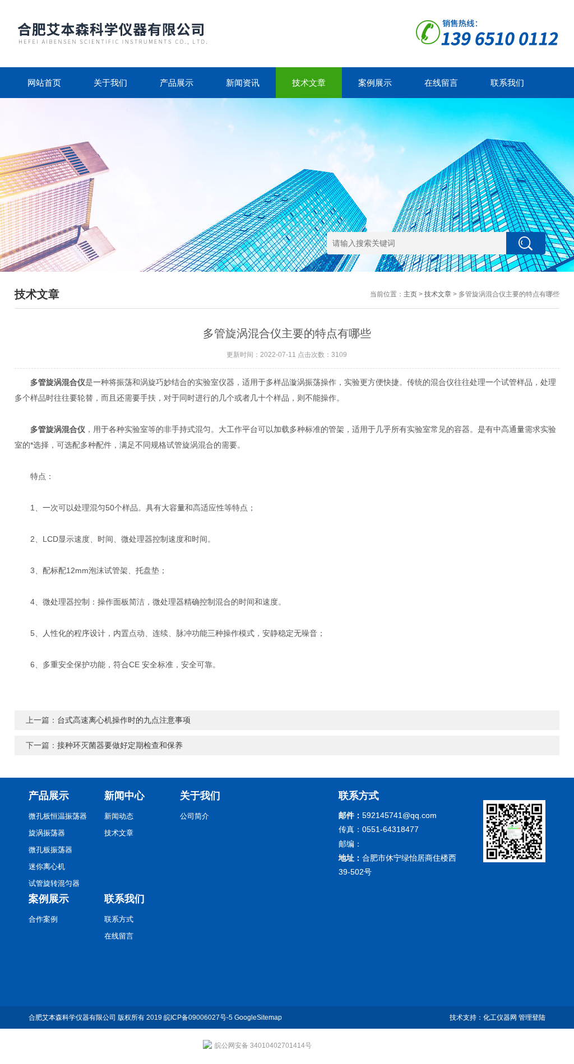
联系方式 (118, 919)
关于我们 (110, 82)
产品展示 (176, 82)
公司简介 (194, 816)
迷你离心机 (47, 866)
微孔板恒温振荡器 (58, 816)
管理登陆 (532, 1017)
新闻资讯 (243, 82)
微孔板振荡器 (50, 849)
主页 (410, 294)
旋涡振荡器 (47, 833)
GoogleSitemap (258, 1017)
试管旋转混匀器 (54, 883)
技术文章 (309, 82)
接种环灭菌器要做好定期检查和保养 (120, 745)
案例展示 (375, 82)
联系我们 (507, 82)
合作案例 (43, 919)
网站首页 (44, 82)
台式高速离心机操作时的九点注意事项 (124, 719)
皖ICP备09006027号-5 (198, 1017)
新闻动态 (118, 816)
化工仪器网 (500, 1017)
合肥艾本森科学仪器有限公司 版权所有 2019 (96, 1017)
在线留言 (441, 82)
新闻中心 (124, 795)
